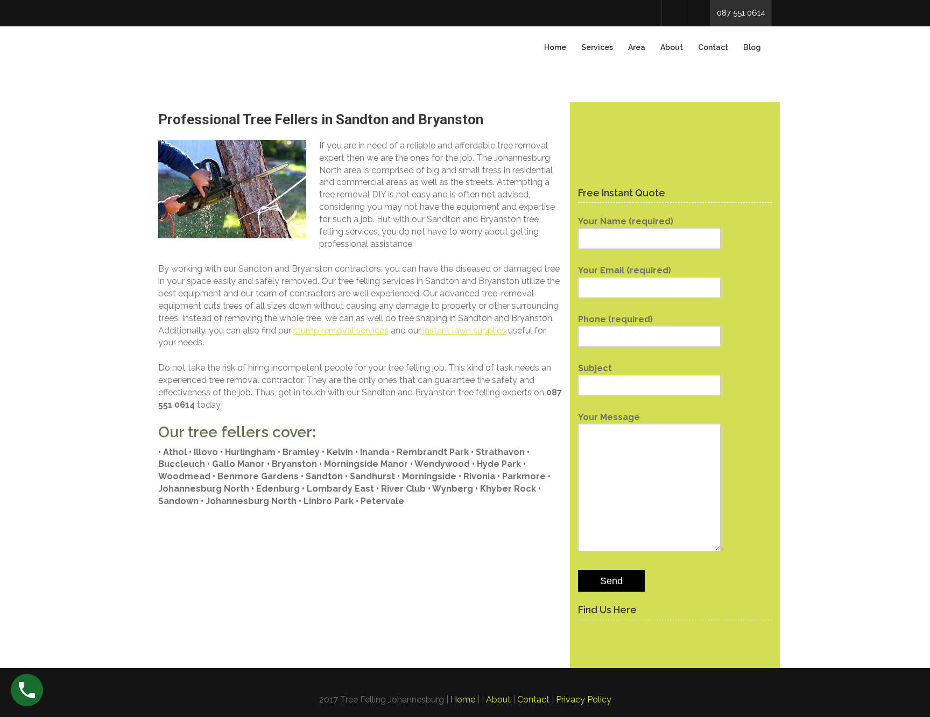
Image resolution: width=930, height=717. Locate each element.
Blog (752, 47)
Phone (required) (615, 319)
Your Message (609, 417)
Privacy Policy (583, 699)
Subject (595, 368)
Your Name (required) (625, 221)
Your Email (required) (624, 270)
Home (555, 47)
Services (597, 47)
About (671, 47)
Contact (713, 47)
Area (636, 47)
